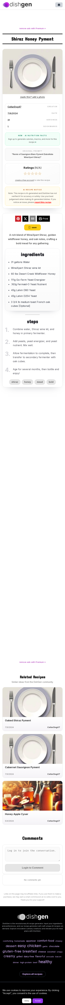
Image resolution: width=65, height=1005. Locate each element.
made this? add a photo (32, 97)
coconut (51, 951)
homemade (19, 941)
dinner (16, 962)
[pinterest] (18, 219)
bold (51, 382)
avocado (50, 956)
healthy (45, 961)
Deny (26, 1001)
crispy (59, 952)
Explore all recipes (32, 974)
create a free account (24, 180)
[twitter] (25, 219)
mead (40, 382)
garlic (45, 946)
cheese (42, 951)
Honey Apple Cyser (16, 814)
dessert (11, 946)
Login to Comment (32, 867)
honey (27, 382)
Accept (38, 1001)
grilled (19, 956)
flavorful (40, 956)
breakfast (30, 951)
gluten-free (12, 951)
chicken (34, 945)
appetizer (31, 941)
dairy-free (29, 956)
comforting (8, 941)
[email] (33, 219)
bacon (58, 956)
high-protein (26, 962)
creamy (9, 956)
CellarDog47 (14, 107)
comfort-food (45, 940)
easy (22, 945)
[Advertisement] (32, 18)
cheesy (58, 941)
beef (35, 962)
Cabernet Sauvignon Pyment (22, 767)
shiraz (14, 382)
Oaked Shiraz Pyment (18, 720)
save (34, 227)
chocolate (54, 946)
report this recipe (42, 202)
